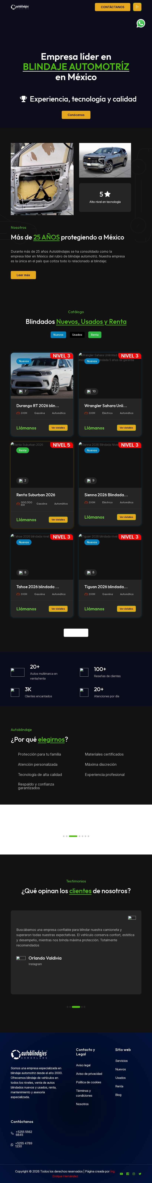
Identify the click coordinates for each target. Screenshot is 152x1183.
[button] (64, 836)
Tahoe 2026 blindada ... (37, 586)
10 (94, 391)
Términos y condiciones (84, 1093)
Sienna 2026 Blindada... (106, 494)
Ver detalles (58, 427)
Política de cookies (88, 1082)
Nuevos (58, 334)
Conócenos (76, 115)
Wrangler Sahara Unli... (105, 405)
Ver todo (76, 633)
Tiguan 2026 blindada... (106, 586)
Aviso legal (83, 1065)
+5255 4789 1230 (23, 1145)
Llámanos (26, 428)
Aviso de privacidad (89, 1074)
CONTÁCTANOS (112, 7)
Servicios (121, 1061)
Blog (118, 1095)
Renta (95, 334)
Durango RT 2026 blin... (37, 405)
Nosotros (82, 1104)
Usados (77, 334)
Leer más (23, 275)
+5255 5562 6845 (24, 1133)
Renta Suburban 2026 (35, 494)
